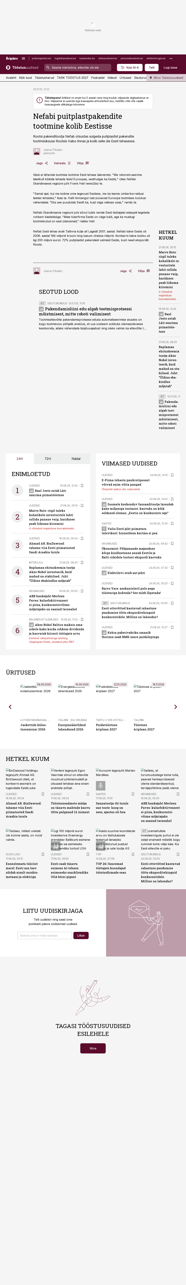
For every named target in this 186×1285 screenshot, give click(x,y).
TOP (98, 854)
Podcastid (97, 77)
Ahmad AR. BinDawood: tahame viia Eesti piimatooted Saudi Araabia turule (52, 548)
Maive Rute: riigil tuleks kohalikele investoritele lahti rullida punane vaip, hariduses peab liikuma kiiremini (169, 269)
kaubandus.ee (87, 58)
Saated (107, 523)
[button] (44, 935)
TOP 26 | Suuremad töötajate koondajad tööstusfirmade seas (111, 868)
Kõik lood (25, 77)
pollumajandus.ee (41, 58)
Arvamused (37, 591)
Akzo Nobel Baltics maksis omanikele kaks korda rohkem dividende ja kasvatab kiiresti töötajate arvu (56, 629)
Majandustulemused (43, 619)
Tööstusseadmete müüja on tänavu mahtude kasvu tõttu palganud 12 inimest (70, 807)
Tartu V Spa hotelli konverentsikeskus (123, 720)
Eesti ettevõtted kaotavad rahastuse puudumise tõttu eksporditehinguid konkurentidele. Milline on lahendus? (130, 612)
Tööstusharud (44, 77)
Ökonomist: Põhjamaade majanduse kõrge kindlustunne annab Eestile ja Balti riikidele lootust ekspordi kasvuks (131, 553)
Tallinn (139, 720)
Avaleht (11, 77)
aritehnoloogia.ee (156, 58)
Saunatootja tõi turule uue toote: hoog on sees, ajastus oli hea (112, 807)
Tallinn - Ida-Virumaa (72, 720)
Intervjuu (36, 562)
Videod (112, 77)
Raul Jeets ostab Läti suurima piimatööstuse (168, 322)
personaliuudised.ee (132, 58)
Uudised (34, 485)
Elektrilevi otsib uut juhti (126, 573)
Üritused (125, 77)
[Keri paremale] (175, 707)
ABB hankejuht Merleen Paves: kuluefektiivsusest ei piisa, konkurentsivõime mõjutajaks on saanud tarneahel (160, 812)
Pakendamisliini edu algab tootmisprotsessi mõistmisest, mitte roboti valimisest (85, 311)
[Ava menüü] (23, 58)
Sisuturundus (143, 77)
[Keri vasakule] (10, 707)
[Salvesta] (82, 485)
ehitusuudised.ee (107, 58)
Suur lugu (13, 854)
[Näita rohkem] (170, 58)
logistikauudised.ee (65, 58)
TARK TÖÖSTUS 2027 (72, 77)
